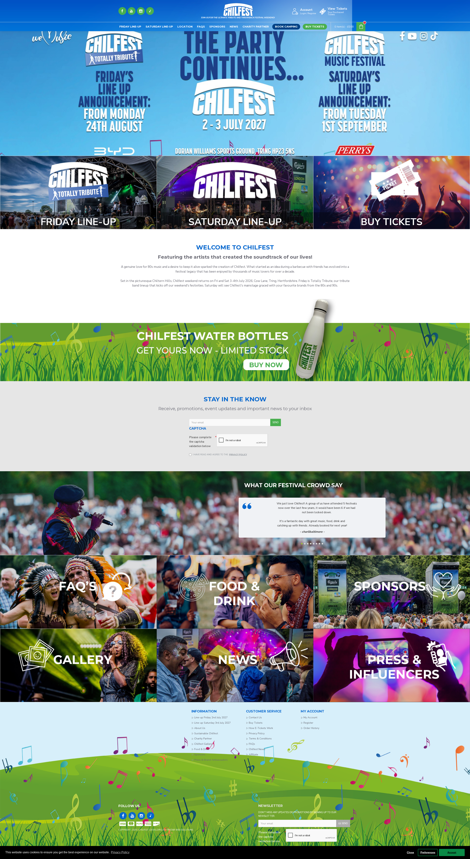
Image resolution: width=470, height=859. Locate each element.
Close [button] (410, 852)
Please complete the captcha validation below (200, 441)
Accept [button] (451, 852)
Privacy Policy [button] (120, 852)
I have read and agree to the (220, 454)
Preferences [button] (427, 852)
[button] (302, 543)
